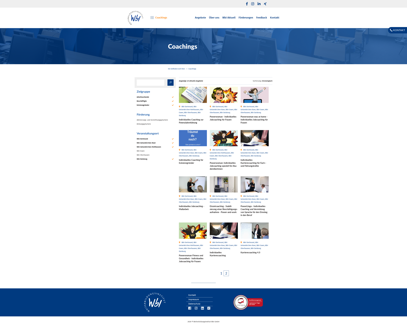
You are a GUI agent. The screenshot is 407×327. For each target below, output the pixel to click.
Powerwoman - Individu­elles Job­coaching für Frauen (223, 118)
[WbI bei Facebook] (189, 309)
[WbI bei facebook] (246, 4)
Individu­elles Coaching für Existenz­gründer (191, 161)
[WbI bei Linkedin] (259, 4)
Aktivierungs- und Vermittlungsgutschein (152, 120)
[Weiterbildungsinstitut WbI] (176, 69)
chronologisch (267, 81)
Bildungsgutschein (144, 124)
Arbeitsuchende (143, 97)
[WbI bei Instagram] (196, 309)
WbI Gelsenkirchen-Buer (146, 143)
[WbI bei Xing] (265, 4)
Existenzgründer (143, 105)
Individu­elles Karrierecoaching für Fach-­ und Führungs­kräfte (253, 162)
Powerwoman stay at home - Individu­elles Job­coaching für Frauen (254, 119)
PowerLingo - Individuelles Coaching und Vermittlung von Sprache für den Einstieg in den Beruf (254, 211)
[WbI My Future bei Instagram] (252, 4)
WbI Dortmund (142, 139)
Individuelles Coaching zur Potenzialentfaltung (191, 121)
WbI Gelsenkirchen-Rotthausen (149, 147)
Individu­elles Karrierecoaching (218, 254)
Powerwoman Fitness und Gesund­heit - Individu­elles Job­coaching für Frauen (191, 258)
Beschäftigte (142, 101)
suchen (170, 82)
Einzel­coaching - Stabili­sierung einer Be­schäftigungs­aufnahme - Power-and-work (224, 209)
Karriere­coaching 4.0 (250, 252)
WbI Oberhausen (143, 155)
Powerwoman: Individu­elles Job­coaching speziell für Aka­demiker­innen (223, 165)
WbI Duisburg (142, 159)
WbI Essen (140, 151)
